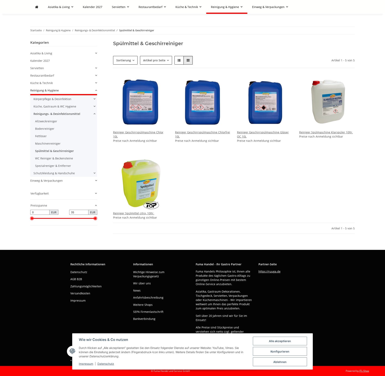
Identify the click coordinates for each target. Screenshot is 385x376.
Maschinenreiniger (48, 143)
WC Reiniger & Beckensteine (54, 158)
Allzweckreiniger (46, 121)
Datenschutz (105, 363)
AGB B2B (76, 279)
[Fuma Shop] (36, 7)
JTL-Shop (364, 371)
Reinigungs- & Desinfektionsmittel (56, 114)
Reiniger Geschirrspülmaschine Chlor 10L (138, 134)
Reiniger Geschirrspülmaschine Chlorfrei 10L (202, 134)
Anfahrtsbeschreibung (148, 297)
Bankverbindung (144, 319)
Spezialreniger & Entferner (53, 166)
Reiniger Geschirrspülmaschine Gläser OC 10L (263, 134)
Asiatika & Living (41, 53)
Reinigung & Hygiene (44, 90)
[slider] (32, 218)
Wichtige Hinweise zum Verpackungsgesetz (148, 274)
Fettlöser (41, 136)
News (137, 290)
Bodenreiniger (44, 129)
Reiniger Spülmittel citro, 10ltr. (133, 213)
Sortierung (123, 60)
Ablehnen (280, 362)
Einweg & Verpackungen (46, 180)
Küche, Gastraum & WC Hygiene (54, 106)
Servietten (37, 68)
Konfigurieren (280, 351)
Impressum (86, 363)
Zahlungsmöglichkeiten (86, 286)
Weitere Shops (143, 305)
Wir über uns (142, 283)
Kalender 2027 (40, 61)
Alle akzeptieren (280, 341)
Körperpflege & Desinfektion (52, 99)
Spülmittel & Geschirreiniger (54, 151)
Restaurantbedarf (42, 75)
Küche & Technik (41, 83)
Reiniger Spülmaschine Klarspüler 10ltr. (326, 132)
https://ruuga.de (269, 271)
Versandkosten (80, 293)
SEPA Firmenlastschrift (148, 312)
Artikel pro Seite (154, 60)
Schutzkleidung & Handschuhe (54, 173)
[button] (179, 60)
